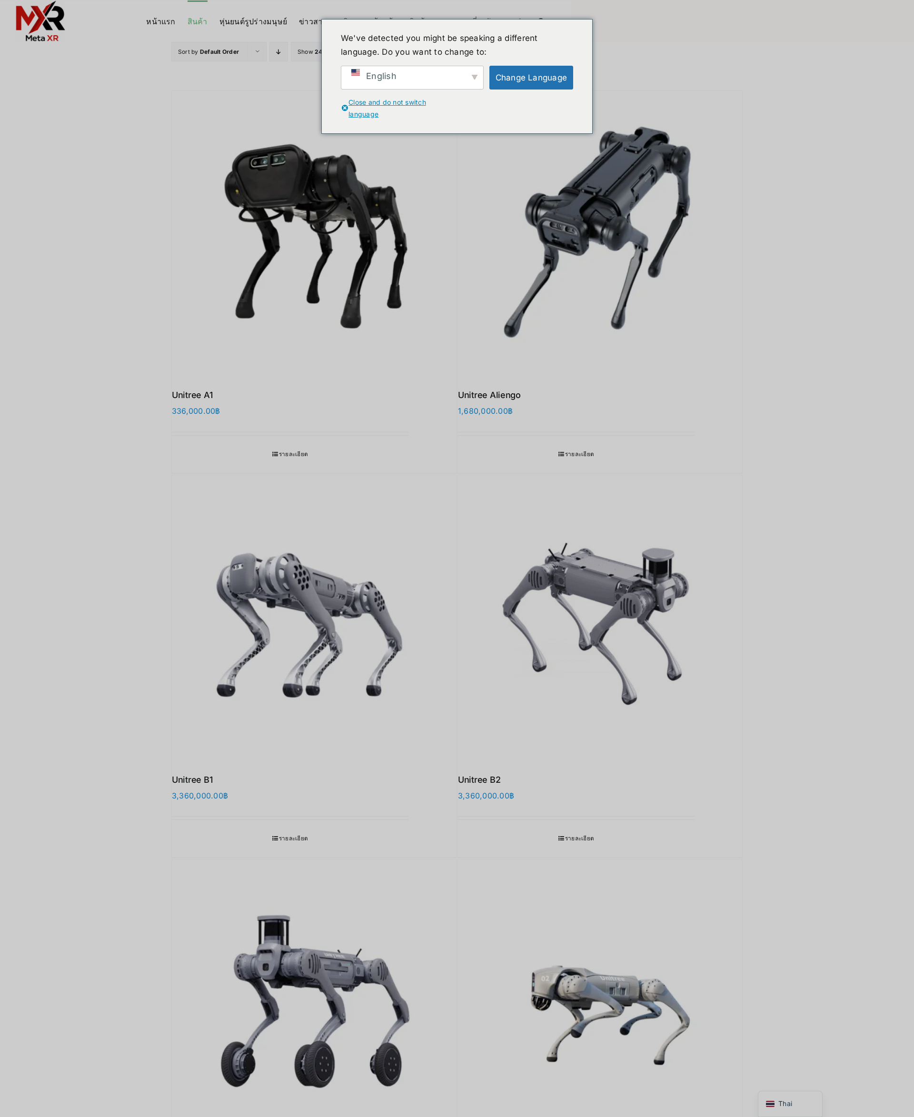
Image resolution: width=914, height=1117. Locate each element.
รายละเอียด (293, 454)
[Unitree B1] (314, 617)
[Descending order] (278, 51)
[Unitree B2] (600, 617)
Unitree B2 (479, 780)
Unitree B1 (192, 780)
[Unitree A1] (314, 232)
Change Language (531, 77)
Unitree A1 (192, 395)
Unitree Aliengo (489, 395)
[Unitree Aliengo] (600, 232)
